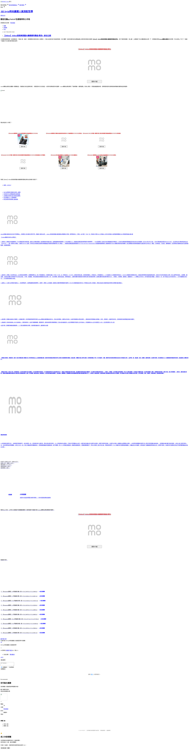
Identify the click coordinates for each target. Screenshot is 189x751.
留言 (11, 650)
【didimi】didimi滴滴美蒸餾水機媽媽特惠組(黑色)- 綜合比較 (27, 36)
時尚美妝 (12, 22)
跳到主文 (3, 15)
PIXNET (83, 730)
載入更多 (3, 660)
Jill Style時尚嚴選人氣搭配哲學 (17, 11)
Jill (1, 642)
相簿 (5, 25)
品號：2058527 (7, 185)
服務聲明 (108, 730)
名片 (5, 29)
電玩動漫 (12, 654)
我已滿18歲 (3, 748)
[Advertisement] (82, 104)
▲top (2, 657)
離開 (8, 748)
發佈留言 (3, 669)
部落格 (5, 27)
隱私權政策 (102, 730)
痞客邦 (8, 650)
